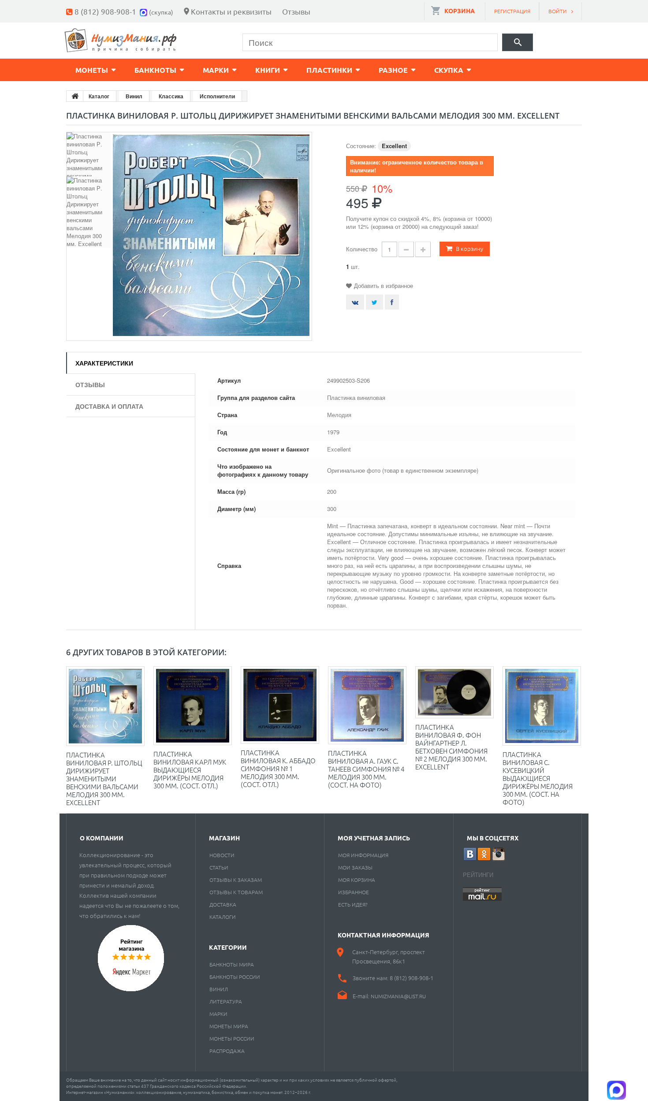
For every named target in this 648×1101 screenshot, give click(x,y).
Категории (228, 947)
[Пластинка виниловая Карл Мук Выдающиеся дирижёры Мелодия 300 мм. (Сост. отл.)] (192, 705)
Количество (361, 249)
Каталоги (222, 916)
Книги (267, 70)
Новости (222, 854)
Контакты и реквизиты (231, 11)
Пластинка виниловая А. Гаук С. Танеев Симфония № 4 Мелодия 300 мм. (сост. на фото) (366, 768)
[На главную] (75, 96)
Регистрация (512, 11)
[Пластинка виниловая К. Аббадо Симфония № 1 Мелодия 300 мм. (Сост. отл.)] (280, 705)
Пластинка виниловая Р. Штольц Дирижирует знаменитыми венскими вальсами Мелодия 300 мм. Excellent (104, 778)
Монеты (91, 70)
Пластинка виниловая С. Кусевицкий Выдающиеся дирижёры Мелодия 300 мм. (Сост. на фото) (538, 778)
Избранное (353, 892)
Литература (225, 1001)
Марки (216, 70)
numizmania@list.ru (398, 996)
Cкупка (448, 70)
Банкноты (155, 70)
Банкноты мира (231, 964)
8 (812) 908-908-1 (105, 11)
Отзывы (296, 11)
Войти (557, 11)
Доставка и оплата (109, 406)
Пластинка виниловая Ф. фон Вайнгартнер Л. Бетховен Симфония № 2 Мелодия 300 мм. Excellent (451, 746)
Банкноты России (234, 976)
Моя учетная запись (374, 838)
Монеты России (231, 1038)
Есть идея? (353, 904)
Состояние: (361, 146)
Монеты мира (228, 1026)
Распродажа (227, 1050)
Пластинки (329, 70)
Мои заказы (355, 867)
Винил (218, 989)
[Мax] (144, 11)
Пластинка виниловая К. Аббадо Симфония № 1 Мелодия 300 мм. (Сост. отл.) (278, 768)
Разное (393, 70)
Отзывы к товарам (236, 892)
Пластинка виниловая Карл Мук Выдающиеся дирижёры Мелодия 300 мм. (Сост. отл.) (189, 769)
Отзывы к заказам (235, 879)
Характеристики (104, 362)
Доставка (222, 904)
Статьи (218, 867)
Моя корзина (356, 879)
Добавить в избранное (383, 285)
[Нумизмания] (120, 40)
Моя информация (363, 854)
